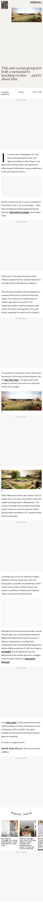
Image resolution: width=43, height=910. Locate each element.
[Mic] (4, 5)
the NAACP (6, 652)
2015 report (11, 723)
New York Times (12, 380)
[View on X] (21, 612)
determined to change (19, 212)
